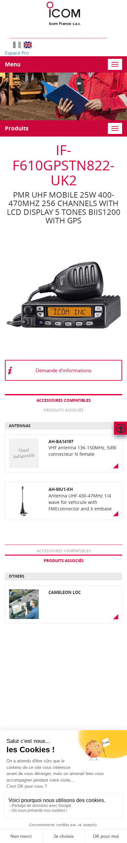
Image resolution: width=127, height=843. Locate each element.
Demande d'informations (63, 370)
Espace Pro (17, 53)
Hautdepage (120, 428)
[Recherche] (109, 31)
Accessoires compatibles (63, 400)
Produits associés (64, 410)
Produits (16, 128)
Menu (13, 64)
